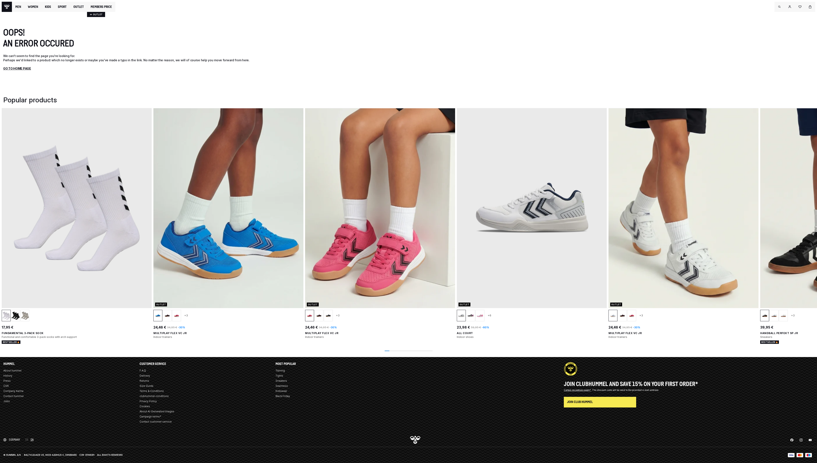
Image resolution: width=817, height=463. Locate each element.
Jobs (6, 401)
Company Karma (13, 391)
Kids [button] (48, 7)
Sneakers (281, 380)
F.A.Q (143, 370)
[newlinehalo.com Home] (7, 7)
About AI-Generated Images (157, 411)
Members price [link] (101, 7)
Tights (279, 375)
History (7, 375)
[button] (779, 7)
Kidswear (281, 391)
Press (7, 380)
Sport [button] (62, 7)
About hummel (12, 370)
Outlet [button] (78, 7)
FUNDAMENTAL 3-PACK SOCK (23, 333)
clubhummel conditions (154, 396)
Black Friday (283, 396)
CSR (6, 385)
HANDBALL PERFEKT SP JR (779, 333)
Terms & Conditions (152, 391)
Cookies (145, 406)
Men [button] (18, 7)
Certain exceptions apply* (577, 390)
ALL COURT (465, 333)
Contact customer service (156, 421)
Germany (14, 439)
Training (280, 370)
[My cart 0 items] (810, 7)
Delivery (145, 375)
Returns (144, 380)
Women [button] (33, 7)
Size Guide (146, 385)
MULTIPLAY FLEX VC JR (170, 333)
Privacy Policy (148, 401)
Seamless (282, 385)
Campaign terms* (150, 416)
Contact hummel (13, 396)
